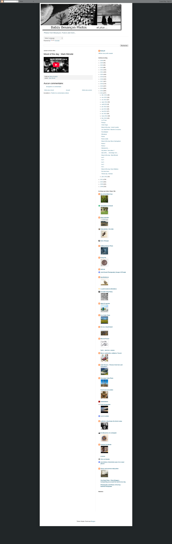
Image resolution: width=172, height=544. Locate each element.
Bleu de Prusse (105, 338)
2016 (101, 83)
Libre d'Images (105, 241)
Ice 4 (102, 159)
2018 (101, 79)
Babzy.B (102, 51)
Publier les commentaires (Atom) (60, 93)
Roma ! (103, 143)
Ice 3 (102, 162)
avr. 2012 (104, 113)
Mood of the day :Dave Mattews (109, 169)
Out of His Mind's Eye (107, 194)
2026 (101, 60)
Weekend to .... (105, 148)
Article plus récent (49, 90)
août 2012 (104, 104)
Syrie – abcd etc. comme (108, 350)
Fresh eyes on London (107, 390)
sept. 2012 (105, 102)
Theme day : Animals (107, 173)
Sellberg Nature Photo (107, 246)
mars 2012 (105, 116)
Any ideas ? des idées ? (107, 150)
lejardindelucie (105, 277)
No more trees (105, 171)
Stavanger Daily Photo (107, 378)
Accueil (68, 90)
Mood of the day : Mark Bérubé (109, 155)
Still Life (103, 269)
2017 (101, 81)
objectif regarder (105, 303)
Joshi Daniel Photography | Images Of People (113, 272)
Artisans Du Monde (106, 444)
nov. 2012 (104, 97)
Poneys (103, 122)
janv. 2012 (105, 176)
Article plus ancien (87, 90)
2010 (101, 182)
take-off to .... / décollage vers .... (110, 152)
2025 (101, 63)
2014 (101, 88)
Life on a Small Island (106, 327)
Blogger (93, 521)
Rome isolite (104, 139)
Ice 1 (102, 166)
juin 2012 (104, 109)
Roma (103, 136)
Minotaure (104, 134)
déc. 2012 (104, 95)
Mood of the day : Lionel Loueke (110, 127)
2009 (101, 184)
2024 (101, 65)
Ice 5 (102, 157)
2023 (101, 67)
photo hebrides (105, 217)
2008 (101, 186)
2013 (101, 90)
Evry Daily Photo (105, 315)
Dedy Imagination (105, 404)
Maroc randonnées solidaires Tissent (111, 353)
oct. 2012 (104, 99)
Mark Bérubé (52, 78)
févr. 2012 (104, 118)
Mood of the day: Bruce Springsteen (111, 141)
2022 (101, 69)
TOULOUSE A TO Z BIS (107, 229)
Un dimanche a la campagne (109, 433)
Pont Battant (104, 132)
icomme (103, 456)
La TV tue (104, 120)
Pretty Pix (103, 257)
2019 (101, 76)
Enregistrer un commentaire (53, 86)
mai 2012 (104, 111)
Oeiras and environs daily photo (109, 468)
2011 (101, 179)
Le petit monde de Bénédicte (109, 289)
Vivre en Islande (105, 459)
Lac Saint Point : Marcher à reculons (111, 129)
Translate (57, 40)
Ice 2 (102, 164)
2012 (101, 93)
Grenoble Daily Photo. (107, 292)
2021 (101, 72)
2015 (101, 86)
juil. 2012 (104, 106)
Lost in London (105, 416)
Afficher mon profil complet (105, 53)
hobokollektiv (104, 401)
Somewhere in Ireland (107, 206)
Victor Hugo (104, 125)
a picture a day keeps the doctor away (111, 421)
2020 (101, 74)
